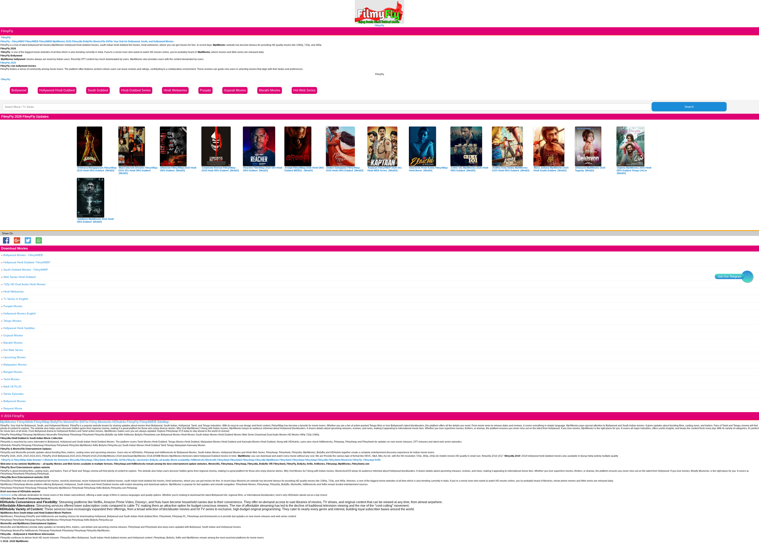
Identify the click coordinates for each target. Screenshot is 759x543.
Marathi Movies (12, 342)
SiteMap (163, 422)
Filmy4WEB (148, 422)
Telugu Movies (11, 320)
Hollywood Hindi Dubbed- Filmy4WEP (25, 262)
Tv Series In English (14, 298)
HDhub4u (119, 422)
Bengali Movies (11, 371)
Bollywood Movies (13, 401)
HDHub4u (5, 495)
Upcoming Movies (13, 357)
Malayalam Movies (14, 364)
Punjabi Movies (11, 306)
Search (689, 106)
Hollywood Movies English (18, 313)
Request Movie (11, 408)
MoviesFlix (71, 422)
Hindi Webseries (12, 291)
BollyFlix (56, 422)
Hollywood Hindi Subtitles (18, 328)
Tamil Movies (10, 379)
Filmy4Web (25, 422)
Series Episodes (12, 393)
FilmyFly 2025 (8, 62)
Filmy (93, 422)
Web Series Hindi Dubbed (18, 277)
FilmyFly (7, 31)
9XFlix (84, 422)
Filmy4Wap (42, 422)
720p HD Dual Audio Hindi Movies (23, 284)
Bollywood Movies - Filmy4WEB (22, 255)
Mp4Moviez (8, 422)
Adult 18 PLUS (11, 386)
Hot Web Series (12, 350)
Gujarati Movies (12, 335)
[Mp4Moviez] (379, 22)
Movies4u (104, 422)
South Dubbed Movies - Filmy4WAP (24, 269)
